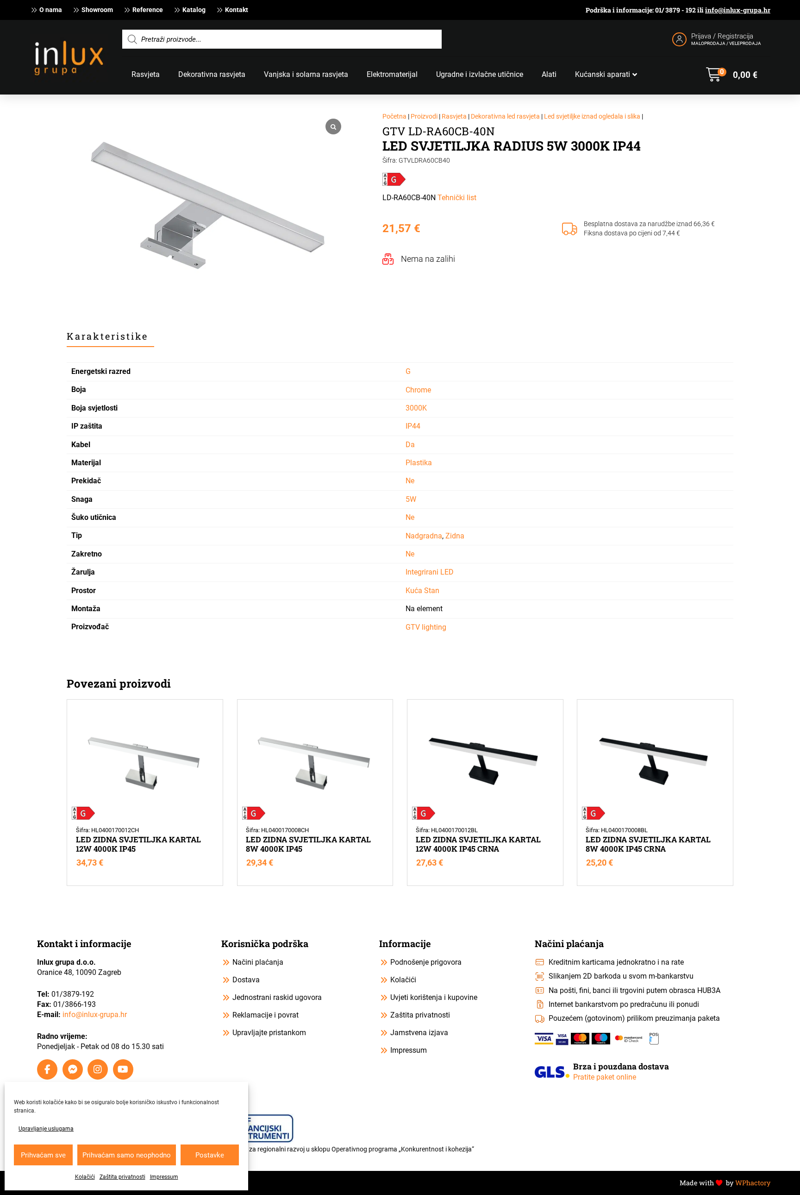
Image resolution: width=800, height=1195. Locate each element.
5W (411, 499)
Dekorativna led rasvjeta (505, 116)
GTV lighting (426, 627)
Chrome (418, 390)
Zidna (454, 535)
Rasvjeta (454, 116)
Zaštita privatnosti (122, 1177)
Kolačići (85, 1177)
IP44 (413, 426)
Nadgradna (424, 535)
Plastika (419, 462)
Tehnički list (457, 197)
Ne (410, 480)
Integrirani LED (430, 572)
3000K (416, 408)
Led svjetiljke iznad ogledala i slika (592, 116)
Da (410, 444)
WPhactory (752, 1182)
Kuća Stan (422, 590)
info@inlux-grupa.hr (737, 10)
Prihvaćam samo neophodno (126, 1155)
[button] (731, 74)
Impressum (164, 1177)
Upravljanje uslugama (46, 1128)
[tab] (110, 336)
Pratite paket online (604, 1077)
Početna (394, 116)
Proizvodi (424, 116)
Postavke (209, 1155)
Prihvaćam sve (43, 1155)
